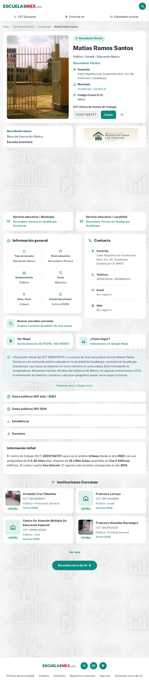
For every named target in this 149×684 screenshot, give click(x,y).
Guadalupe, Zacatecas (92, 88)
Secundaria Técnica (23, 26)
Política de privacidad (20, 675)
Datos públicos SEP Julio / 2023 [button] (34, 396)
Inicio (6, 26)
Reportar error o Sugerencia (74, 385)
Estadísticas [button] (20, 421)
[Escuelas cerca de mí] (103, 665)
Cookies (44, 675)
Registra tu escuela (82, 675)
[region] (74, 180)
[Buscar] (142, 6)
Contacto (59, 675)
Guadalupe (44, 26)
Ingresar (105, 675)
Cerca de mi (76, 16)
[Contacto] (93, 665)
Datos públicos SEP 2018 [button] (29, 409)
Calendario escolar (126, 16)
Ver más (74, 552)
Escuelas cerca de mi (72, 565)
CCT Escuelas (27, 16)
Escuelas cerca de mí (128, 675)
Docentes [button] (18, 433)
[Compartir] (122, 115)
